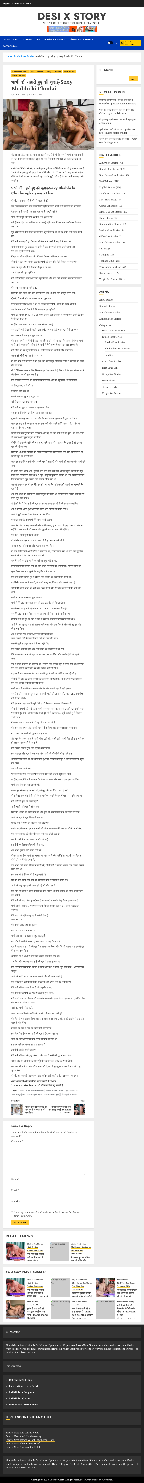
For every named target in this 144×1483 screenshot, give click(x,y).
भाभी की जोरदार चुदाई (52, 1094)
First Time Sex (77, 1250)
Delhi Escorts (129, 43)
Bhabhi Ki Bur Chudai (54, 1090)
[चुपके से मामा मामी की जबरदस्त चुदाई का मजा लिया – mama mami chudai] (15, 1309)
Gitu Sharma (19, 95)
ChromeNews (91, 1479)
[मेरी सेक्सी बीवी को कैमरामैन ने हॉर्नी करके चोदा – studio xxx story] (105, 1309)
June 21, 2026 (80, 1319)
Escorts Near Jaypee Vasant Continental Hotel (30, 1439)
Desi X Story (72, 16)
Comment (17, 1141)
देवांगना (67, 206)
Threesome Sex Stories (111, 267)
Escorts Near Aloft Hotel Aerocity (23, 1436)
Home (9, 56)
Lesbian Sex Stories (109, 230)
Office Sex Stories (108, 236)
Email (15, 1190)
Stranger (104, 254)
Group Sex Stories (108, 205)
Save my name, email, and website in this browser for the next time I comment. (47, 1214)
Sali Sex (103, 248)
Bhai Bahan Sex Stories (81, 1247)
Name (15, 1179)
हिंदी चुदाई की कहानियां (70, 1094)
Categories (9, 46)
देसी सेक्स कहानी (71, 1090)
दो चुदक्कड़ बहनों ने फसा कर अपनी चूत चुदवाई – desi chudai (127, 1293)
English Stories (31, 39)
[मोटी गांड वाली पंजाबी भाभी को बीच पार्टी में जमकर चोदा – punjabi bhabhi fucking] (15, 1251)
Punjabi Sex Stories (54, 39)
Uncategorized (18, 75)
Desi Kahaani (37, 71)
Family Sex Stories (53, 71)
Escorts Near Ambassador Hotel (23, 1447)
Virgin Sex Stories (78, 1244)
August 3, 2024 (36, 95)
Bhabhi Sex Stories (24, 56)
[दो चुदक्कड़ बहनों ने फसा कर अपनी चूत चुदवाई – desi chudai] (105, 1287)
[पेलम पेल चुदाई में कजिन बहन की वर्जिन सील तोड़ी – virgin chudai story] (59, 1251)
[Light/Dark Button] (110, 42)
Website (15, 1201)
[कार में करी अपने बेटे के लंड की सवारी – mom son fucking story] (60, 1309)
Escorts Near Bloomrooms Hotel (23, 1443)
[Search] (116, 43)
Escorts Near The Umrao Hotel (22, 1432)
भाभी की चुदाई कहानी (34, 1094)
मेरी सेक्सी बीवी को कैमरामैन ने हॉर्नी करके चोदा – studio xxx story (126, 1310)
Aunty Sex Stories (108, 162)
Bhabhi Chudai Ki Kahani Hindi (31, 1090)
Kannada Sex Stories (81, 39)
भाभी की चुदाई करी (18, 1094)
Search (106, 70)
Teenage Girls (106, 260)
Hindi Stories (10, 39)
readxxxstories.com (26, 1085)
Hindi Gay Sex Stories (110, 211)
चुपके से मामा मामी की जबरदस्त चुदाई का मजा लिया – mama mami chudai (37, 1313)
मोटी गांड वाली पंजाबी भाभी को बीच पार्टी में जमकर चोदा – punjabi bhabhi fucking (36, 1260)
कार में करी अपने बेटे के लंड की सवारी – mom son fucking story (82, 1311)
